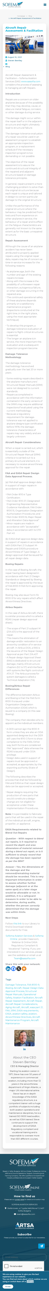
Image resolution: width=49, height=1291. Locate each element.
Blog (30, 16)
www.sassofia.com (30, 81)
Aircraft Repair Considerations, (21, 1004)
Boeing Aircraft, (14, 988)
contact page (19, 1199)
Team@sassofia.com (24, 958)
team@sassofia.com (26, 1214)
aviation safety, (20, 1014)
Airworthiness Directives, (18, 1017)
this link (17, 923)
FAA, (8, 1010)
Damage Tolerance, (16, 985)
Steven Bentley (15, 60)
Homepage (21, 16)
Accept (7, 1286)
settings (30, 1281)
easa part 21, (36, 1007)
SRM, (14, 1010)
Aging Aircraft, (13, 1007)
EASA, (8, 1014)
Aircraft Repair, (35, 1001)
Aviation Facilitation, (24, 997)
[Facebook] (13, 968)
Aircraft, (25, 1007)
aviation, (32, 1014)
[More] (24, 968)
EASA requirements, (28, 1010)
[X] (18, 968)
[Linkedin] (8, 968)
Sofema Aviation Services (19, 936)
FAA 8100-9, (33, 985)
